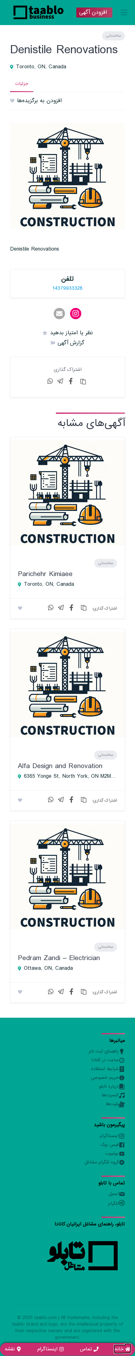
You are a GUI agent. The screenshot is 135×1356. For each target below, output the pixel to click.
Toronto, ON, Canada (41, 67)
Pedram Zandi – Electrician (59, 958)
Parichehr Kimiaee (45, 574)
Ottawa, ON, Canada (48, 968)
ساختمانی (113, 36)
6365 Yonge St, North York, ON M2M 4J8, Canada (70, 776)
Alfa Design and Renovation (60, 766)
